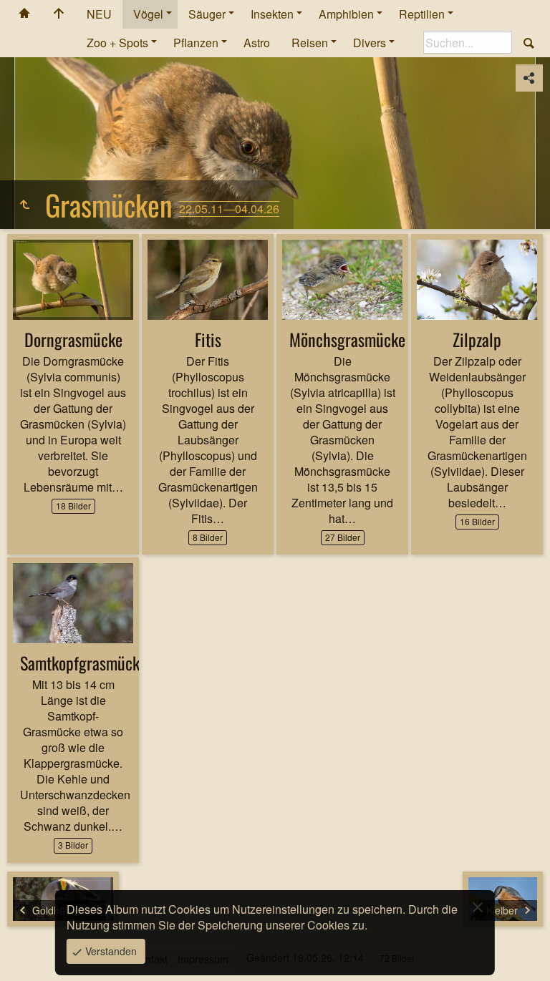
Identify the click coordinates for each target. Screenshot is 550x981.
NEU (99, 14)
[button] (28, 952)
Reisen (309, 42)
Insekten (272, 14)
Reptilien (422, 14)
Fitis (208, 339)
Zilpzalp (477, 339)
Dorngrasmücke (73, 339)
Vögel (148, 14)
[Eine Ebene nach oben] (24, 204)
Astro (256, 42)
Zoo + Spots (117, 42)
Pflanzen (195, 42)
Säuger (207, 14)
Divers (369, 42)
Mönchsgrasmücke (347, 339)
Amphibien (346, 14)
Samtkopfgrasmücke (83, 662)
